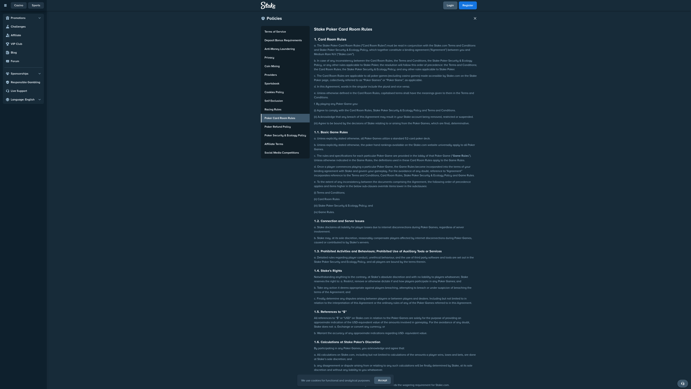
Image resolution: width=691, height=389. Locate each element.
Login (450, 5)
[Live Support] (682, 384)
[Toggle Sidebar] (5, 5)
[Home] (268, 5)
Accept (382, 380)
